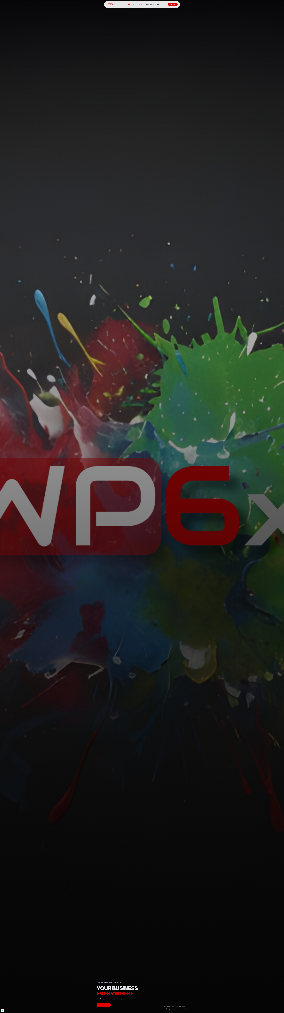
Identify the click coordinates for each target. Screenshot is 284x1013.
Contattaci (173, 4)
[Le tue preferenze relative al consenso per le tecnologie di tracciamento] (2, 1010)
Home (128, 4)
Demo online (150, 4)
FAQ (157, 4)
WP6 (134, 4)
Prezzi (141, 4)
